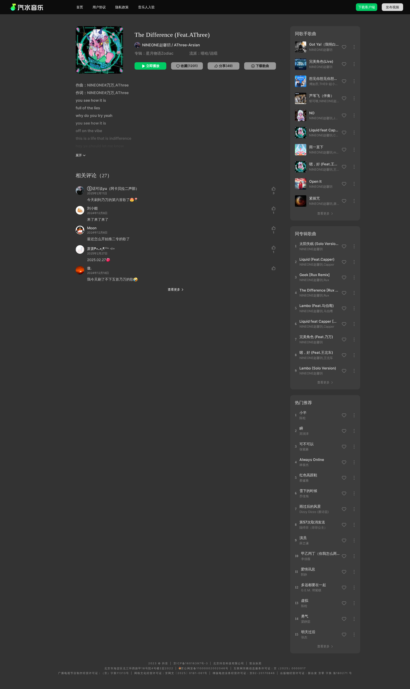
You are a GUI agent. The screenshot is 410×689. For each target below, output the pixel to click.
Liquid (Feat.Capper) (317, 259)
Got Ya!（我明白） (324, 44)
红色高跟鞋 (308, 475)
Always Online (311, 459)
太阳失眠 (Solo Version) (319, 243)
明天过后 (308, 632)
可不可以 (306, 444)
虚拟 (304, 600)
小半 (303, 412)
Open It (315, 181)
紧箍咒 (314, 198)
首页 (79, 7)
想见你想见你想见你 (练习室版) (324, 78)
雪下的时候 (308, 490)
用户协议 (99, 7)
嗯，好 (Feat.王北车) (324, 164)
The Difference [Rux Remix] (319, 290)
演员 (303, 538)
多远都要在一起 (313, 585)
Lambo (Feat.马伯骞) (316, 305)
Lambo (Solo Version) (317, 368)
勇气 (304, 616)
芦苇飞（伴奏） (321, 95)
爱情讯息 (308, 569)
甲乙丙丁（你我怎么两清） (320, 553)
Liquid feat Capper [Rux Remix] (324, 130)
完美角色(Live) (321, 61)
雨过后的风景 (310, 506)
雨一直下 (316, 147)
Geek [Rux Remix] (314, 275)
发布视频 (392, 7)
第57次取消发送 (312, 522)
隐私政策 (122, 7)
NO (312, 113)
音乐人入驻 (146, 7)
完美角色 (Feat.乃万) (316, 337)
